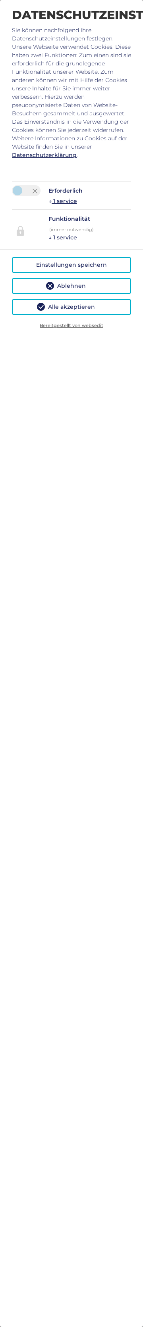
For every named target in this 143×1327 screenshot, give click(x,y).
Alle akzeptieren (71, 306)
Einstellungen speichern (71, 264)
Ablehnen (71, 285)
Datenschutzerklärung (44, 155)
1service (62, 201)
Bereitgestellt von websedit (71, 325)
